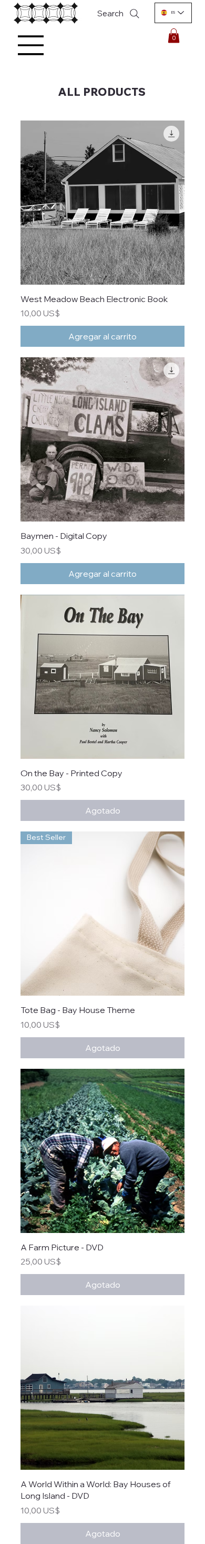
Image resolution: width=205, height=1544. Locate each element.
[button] (174, 35)
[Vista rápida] (102, 203)
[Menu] (31, 45)
